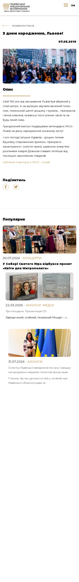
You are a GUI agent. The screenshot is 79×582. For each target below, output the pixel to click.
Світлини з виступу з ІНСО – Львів (26, 162)
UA (73, 5)
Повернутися (23, 26)
